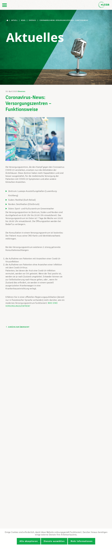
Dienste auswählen (54, 541)
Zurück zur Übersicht (18, 327)
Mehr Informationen (81, 541)
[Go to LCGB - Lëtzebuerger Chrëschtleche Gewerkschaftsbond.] (8, 20)
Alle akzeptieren (29, 541)
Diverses (21, 91)
